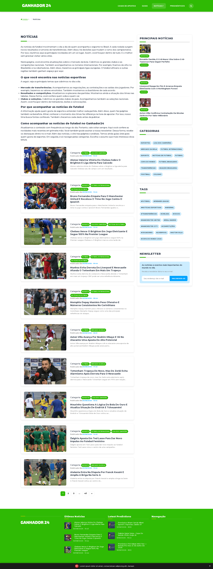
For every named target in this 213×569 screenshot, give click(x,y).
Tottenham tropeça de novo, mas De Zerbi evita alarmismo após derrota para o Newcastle (99, 372)
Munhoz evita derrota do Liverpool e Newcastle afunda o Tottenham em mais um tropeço (98, 269)
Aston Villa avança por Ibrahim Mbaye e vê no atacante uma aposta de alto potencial (97, 338)
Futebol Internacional (100, 185)
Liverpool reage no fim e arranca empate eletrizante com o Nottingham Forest (161, 87)
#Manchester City (149, 226)
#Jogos (176, 214)
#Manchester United (150, 220)
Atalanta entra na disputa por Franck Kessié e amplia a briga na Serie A (97, 473)
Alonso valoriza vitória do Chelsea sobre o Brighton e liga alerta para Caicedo (95, 161)
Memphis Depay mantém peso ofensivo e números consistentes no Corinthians (94, 304)
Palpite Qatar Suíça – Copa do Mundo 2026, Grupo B (130, 534)
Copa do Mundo (148, 162)
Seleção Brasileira (168, 168)
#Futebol (145, 201)
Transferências (148, 168)
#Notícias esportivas (151, 207)
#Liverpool (161, 232)
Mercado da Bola (98, 330)
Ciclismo (157, 174)
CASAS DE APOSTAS (127, 6)
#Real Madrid (170, 220)
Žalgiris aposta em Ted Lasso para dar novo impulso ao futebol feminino (96, 440)
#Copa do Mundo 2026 (151, 239)
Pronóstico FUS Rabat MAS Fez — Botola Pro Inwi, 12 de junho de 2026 (132, 545)
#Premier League (161, 201)
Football (145, 174)
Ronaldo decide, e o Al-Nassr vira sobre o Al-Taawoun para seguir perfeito (162, 60)
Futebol (85, 153)
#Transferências (149, 214)
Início (25, 19)
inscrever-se (178, 278)
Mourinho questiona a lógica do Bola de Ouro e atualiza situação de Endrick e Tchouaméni (98, 406)
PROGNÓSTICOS (177, 6)
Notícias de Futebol (79, 189)
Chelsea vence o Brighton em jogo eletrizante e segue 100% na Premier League (98, 233)
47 (85, 493)
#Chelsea (165, 214)
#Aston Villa (176, 232)
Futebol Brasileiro (168, 162)
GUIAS (145, 6)
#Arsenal (169, 207)
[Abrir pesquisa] (191, 5)
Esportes (86, 397)
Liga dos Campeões (98, 153)
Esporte (85, 185)
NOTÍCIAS (158, 6)
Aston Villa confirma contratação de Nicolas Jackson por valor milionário (162, 114)
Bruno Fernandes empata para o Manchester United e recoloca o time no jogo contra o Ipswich (96, 199)
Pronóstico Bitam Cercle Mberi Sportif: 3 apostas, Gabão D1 (131, 523)
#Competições (168, 226)
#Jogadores (147, 232)
